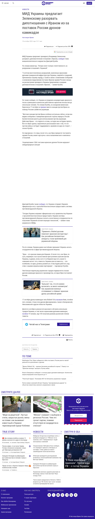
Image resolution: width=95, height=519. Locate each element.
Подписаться (63, 324)
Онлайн (26, 505)
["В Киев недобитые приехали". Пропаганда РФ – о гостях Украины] (78, 452)
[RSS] (71, 495)
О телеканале (5, 494)
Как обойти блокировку (8, 501)
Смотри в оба (72, 431)
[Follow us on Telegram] (67, 495)
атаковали (59, 300)
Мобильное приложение (8, 505)
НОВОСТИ (38, 431)
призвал (43, 107)
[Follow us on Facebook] (49, 495)
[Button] (48, 46)
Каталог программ (7, 498)
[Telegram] (84, 3)
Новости (25, 9)
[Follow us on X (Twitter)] (53, 495)
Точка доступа (28, 494)
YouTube (26, 508)
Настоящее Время (28, 37)
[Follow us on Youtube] (58, 495)
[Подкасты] (75, 495)
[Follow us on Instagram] (62, 495)
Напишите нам (5, 508)
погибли (25, 314)
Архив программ (6, 512)
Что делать (60, 92)
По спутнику (28, 501)
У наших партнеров (30, 498)
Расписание (28, 512)
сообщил (61, 59)
